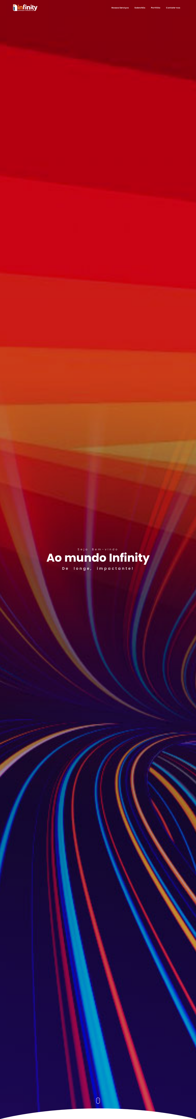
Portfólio (155, 7)
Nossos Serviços (120, 7)
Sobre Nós (139, 7)
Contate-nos (173, 7)
